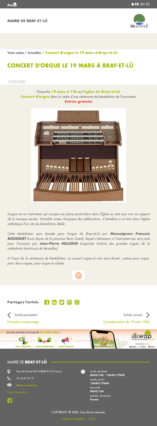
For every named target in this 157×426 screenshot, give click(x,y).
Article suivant (132, 315)
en (142, 4)
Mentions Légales (73, 419)
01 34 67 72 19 (25, 378)
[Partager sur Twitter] (62, 302)
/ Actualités (33, 53)
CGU (91, 419)
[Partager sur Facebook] (47, 302)
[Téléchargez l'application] (78, 339)
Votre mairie (16, 53)
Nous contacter (27, 385)
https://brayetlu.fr (17, 392)
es (148, 4)
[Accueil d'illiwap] (35, 4)
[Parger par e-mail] (70, 302)
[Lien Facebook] (11, 400)
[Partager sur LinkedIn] (55, 302)
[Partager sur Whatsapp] (77, 302)
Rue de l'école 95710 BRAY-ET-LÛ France (39, 371)
